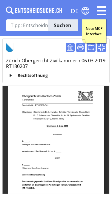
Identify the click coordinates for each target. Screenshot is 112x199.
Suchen (62, 25)
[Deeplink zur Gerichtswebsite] (70, 47)
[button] (101, 10)
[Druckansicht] (80, 47)
